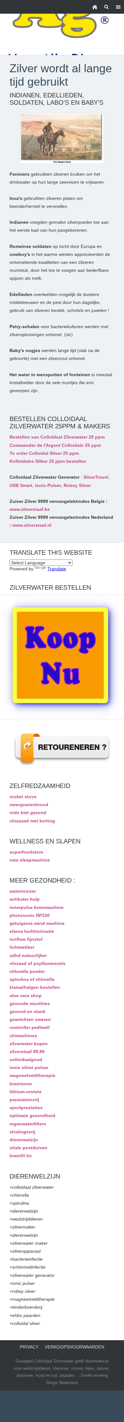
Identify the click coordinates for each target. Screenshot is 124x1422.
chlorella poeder (27, 971)
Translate (56, 568)
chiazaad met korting (32, 820)
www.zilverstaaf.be (30, 509)
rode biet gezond (28, 812)
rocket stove (23, 796)
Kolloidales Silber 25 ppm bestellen (48, 461)
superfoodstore (26, 852)
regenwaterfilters (28, 1123)
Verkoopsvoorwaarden (74, 1346)
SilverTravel (95, 477)
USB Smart (21, 485)
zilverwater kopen (29, 1043)
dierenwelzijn (24, 1139)
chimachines (23, 1035)
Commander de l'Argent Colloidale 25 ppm (55, 445)
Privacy (29, 1346)
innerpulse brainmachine (37, 907)
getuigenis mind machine (37, 923)
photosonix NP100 (30, 915)
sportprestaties (26, 1107)
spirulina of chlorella (32, 979)
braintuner (21, 1083)
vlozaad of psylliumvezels (37, 963)
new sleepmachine (30, 859)
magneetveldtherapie (32, 1075)
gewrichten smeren (30, 1019)
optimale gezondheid (32, 1115)
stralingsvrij (22, 1131)
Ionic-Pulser (48, 485)
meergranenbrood (29, 804)
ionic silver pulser (29, 1067)
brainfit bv (21, 1155)
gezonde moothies (30, 1003)
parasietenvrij (24, 1099)
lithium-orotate (26, 1091)
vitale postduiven (28, 1147)
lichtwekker (22, 947)
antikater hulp (25, 899)
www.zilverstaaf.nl (32, 525)
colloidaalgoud (26, 1059)
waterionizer (23, 891)
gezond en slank (27, 1011)
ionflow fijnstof (26, 939)
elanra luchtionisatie (32, 931)
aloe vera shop (26, 995)
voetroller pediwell (30, 1027)
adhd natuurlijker (28, 955)
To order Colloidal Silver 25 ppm (44, 453)
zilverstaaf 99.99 (27, 1051)
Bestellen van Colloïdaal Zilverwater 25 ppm (57, 437)
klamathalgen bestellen (35, 987)
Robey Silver (77, 485)
